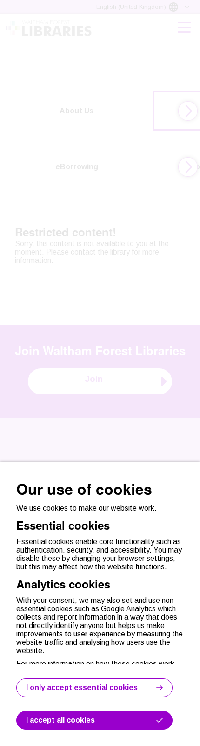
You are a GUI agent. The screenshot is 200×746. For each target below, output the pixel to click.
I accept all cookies (60, 720)
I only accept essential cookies (82, 687)
